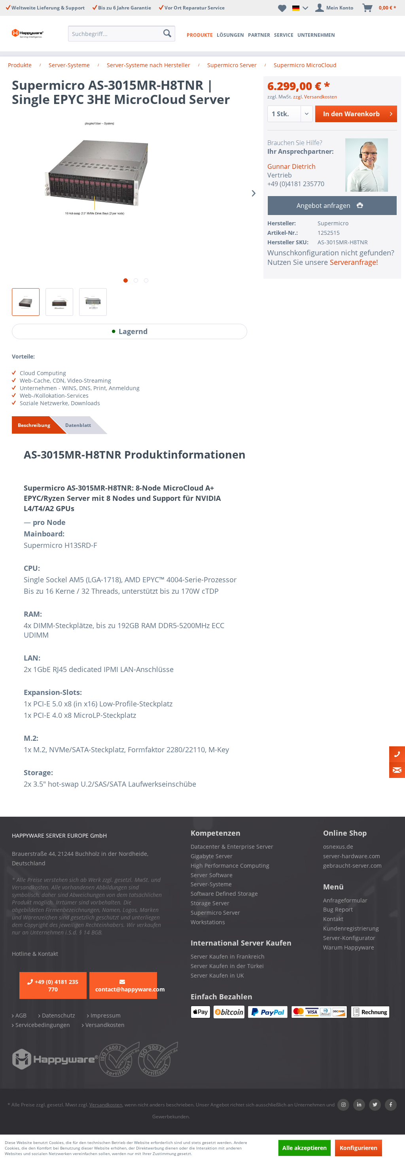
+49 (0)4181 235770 (295, 183)
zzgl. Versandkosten (315, 96)
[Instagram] (343, 1105)
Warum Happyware (348, 947)
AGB (20, 1015)
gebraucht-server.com (352, 865)
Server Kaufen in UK (217, 975)
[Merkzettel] (282, 8)
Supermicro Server (215, 912)
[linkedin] (359, 1105)
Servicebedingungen (42, 1025)
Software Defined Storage (224, 893)
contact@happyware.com (126, 989)
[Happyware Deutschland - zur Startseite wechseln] (28, 33)
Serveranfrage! (354, 262)
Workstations (208, 922)
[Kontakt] (397, 754)
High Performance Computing (230, 865)
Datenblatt (78, 425)
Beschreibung (34, 425)
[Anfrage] (397, 770)
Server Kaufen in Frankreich (228, 956)
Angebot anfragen (324, 205)
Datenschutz (57, 1015)
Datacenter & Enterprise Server (232, 846)
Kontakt (333, 919)
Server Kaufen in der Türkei (227, 966)
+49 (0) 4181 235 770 (56, 985)
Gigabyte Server (212, 856)
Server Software (212, 875)
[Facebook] (391, 1105)
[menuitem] (121, 34)
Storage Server (210, 903)
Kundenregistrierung (351, 928)
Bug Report (338, 909)
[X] (375, 1105)
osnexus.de (338, 846)
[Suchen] (167, 34)
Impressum (105, 1015)
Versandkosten (104, 1025)
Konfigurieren (358, 1148)
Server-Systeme (211, 884)
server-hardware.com (351, 856)
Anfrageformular (345, 900)
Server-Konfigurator (349, 938)
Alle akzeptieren (304, 1148)
